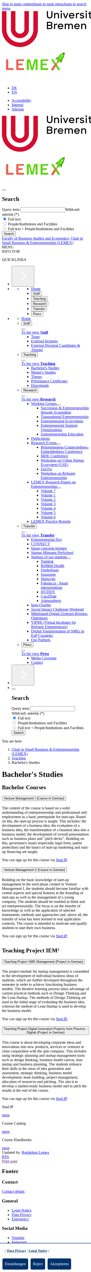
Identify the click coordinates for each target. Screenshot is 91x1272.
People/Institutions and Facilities (32, 224)
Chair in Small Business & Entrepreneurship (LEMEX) (42, 240)
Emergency (20, 1219)
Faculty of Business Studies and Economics (35, 238)
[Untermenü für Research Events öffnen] (58, 444)
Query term (11, 209)
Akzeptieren (59, 1264)
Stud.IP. (62, 1019)
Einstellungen (15, 1264)
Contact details (13, 1191)
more (6, 1115)
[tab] (45, 798)
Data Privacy (22, 1215)
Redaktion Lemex (35, 1152)
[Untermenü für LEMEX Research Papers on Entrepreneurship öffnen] (59, 488)
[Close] (23, 329)
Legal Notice (22, 1210)
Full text (14, 219)
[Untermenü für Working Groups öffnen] (59, 405)
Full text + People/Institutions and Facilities (40, 229)
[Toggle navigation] (4, 190)
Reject (38, 1264)
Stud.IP (61, 860)
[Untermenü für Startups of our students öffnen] (69, 558)
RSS (5, 1157)
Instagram (19, 1242)
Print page (9, 1161)
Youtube (18, 1238)
